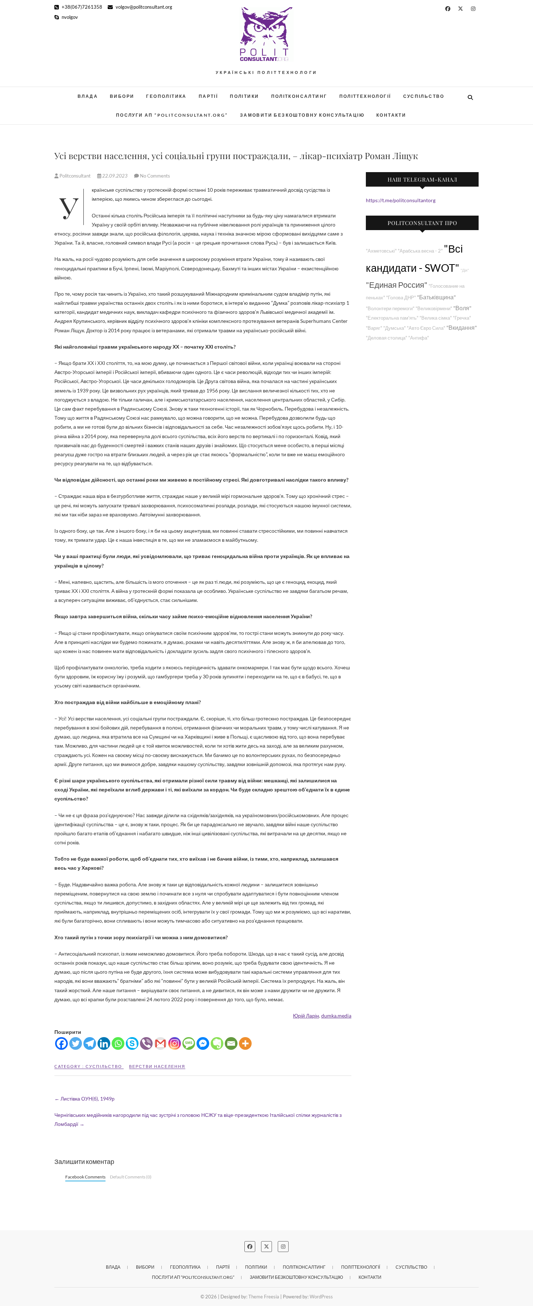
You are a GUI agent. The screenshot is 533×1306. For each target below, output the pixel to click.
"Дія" (464, 270)
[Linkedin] (104, 1043)
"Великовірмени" (434, 308)
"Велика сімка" (436, 318)
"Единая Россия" (396, 285)
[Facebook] (61, 1043)
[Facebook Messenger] (203, 1043)
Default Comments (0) (131, 1177)
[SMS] (188, 1043)
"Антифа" (418, 338)
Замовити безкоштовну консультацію (302, 115)
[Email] (231, 1043)
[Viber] (146, 1043)
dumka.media (336, 1015)
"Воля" (462, 307)
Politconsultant (75, 176)
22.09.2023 (115, 176)
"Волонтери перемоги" (390, 308)
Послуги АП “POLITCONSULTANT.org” (172, 115)
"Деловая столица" (386, 338)
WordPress (321, 1296)
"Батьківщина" (436, 297)
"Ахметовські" (381, 251)
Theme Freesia (263, 1296)
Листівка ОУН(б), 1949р (84, 1098)
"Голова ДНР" (401, 297)
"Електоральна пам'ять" (392, 318)
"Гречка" (462, 318)
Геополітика (166, 96)
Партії (208, 96)
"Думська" (394, 328)
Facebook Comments (85, 1177)
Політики (244, 96)
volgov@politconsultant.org (143, 7)
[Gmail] (160, 1043)
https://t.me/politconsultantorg (400, 200)
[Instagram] (174, 1043)
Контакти (391, 115)
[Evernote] (217, 1043)
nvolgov (69, 17)
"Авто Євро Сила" (426, 328)
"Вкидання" (461, 327)
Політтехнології (365, 96)
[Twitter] (75, 1043)
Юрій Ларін (306, 1015)
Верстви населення (157, 1066)
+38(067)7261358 (81, 7)
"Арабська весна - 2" (420, 251)
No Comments (155, 176)
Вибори (122, 96)
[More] (245, 1043)
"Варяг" (374, 328)
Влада (88, 96)
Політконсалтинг (299, 96)
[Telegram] (89, 1043)
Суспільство (424, 96)
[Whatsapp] (118, 1043)
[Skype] (132, 1043)
